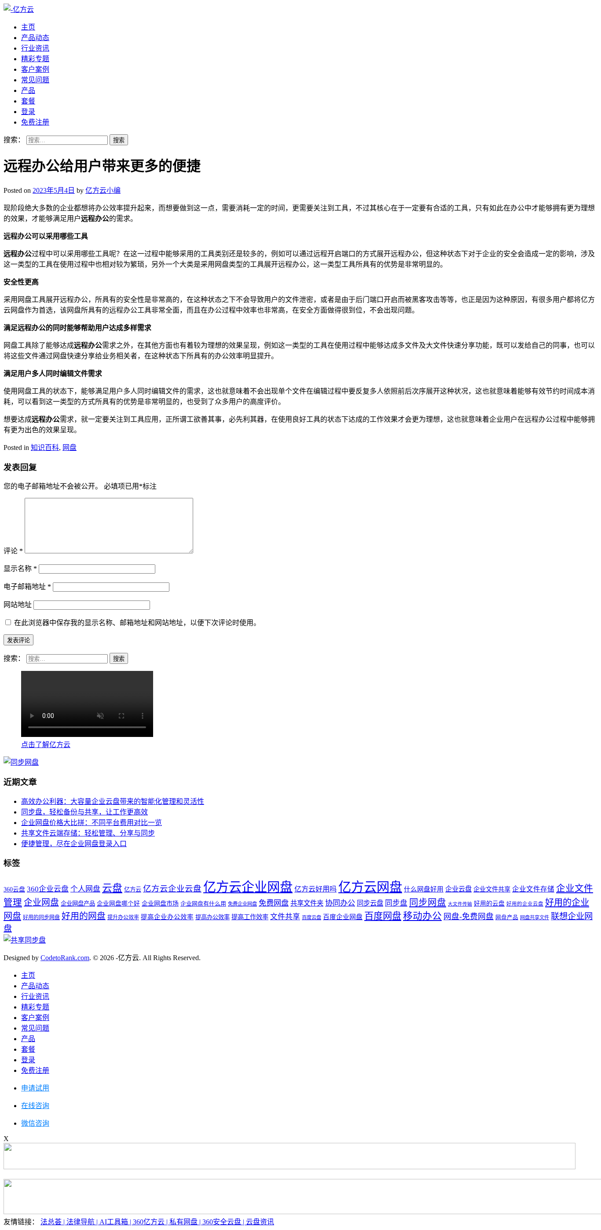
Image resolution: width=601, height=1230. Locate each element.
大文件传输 (460, 904)
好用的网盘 (84, 916)
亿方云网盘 (370, 887)
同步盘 (396, 903)
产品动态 (35, 37)
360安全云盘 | (224, 1222)
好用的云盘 (489, 903)
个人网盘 (85, 889)
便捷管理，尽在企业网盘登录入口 (74, 843)
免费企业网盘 (242, 903)
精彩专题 (35, 59)
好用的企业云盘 (524, 903)
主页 (28, 27)
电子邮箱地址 (27, 586)
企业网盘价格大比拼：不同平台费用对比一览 (91, 822)
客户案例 (35, 69)
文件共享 (285, 917)
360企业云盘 (48, 889)
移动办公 (422, 916)
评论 (13, 551)
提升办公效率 (123, 917)
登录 (28, 111)
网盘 (69, 447)
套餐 (28, 101)
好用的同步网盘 (41, 917)
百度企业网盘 (343, 917)
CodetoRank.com (64, 957)
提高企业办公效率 (167, 917)
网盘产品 (506, 917)
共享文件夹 (306, 903)
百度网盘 (382, 916)
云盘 (112, 888)
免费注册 (35, 122)
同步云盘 (370, 903)
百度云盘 (311, 917)
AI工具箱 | (116, 1222)
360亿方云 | (151, 1222)
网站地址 (18, 604)
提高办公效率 (212, 917)
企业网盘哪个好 (118, 903)
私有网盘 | (185, 1222)
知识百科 (45, 447)
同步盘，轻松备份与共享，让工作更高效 (84, 812)
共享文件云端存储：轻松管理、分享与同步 (88, 833)
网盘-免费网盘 (468, 916)
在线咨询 (35, 1105)
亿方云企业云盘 (172, 888)
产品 (28, 90)
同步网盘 (427, 902)
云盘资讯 (260, 1222)
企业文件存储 (533, 889)
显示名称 (20, 568)
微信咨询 (35, 1123)
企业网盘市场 (160, 903)
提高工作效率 (249, 917)
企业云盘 (458, 889)
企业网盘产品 (78, 903)
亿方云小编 (103, 190)
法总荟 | (53, 1222)
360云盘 (14, 889)
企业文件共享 (491, 889)
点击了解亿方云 (45, 744)
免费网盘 (274, 903)
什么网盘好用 (423, 889)
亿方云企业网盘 (248, 887)
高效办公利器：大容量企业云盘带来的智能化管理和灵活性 (112, 801)
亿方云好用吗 (315, 889)
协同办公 (340, 903)
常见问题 (35, 80)
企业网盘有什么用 (203, 903)
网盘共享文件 (534, 917)
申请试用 (35, 1088)
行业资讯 (35, 48)
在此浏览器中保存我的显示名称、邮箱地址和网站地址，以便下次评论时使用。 (137, 622)
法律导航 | (82, 1222)
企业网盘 (41, 902)
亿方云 (132, 889)
